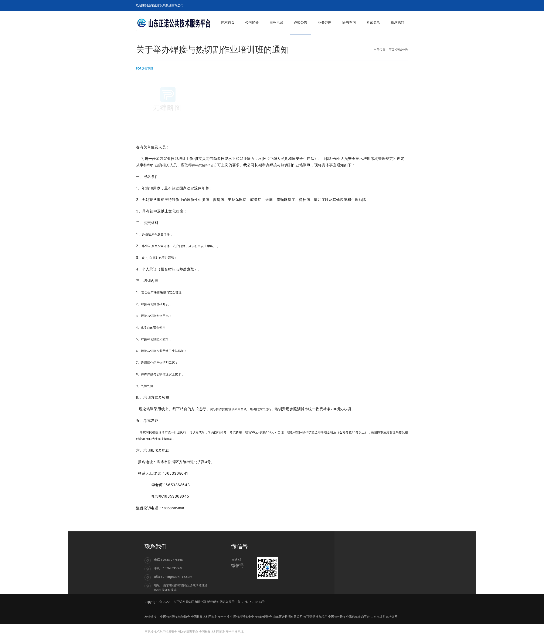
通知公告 (402, 49)
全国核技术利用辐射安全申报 (210, 617)
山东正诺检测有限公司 (288, 617)
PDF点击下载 (144, 68)
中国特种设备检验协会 (175, 617)
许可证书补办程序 (315, 617)
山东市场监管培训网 (384, 617)
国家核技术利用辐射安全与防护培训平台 (171, 631)
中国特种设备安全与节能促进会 (251, 617)
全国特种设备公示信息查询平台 (349, 617)
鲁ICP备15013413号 (251, 602)
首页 (391, 49)
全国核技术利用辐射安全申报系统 (221, 631)
